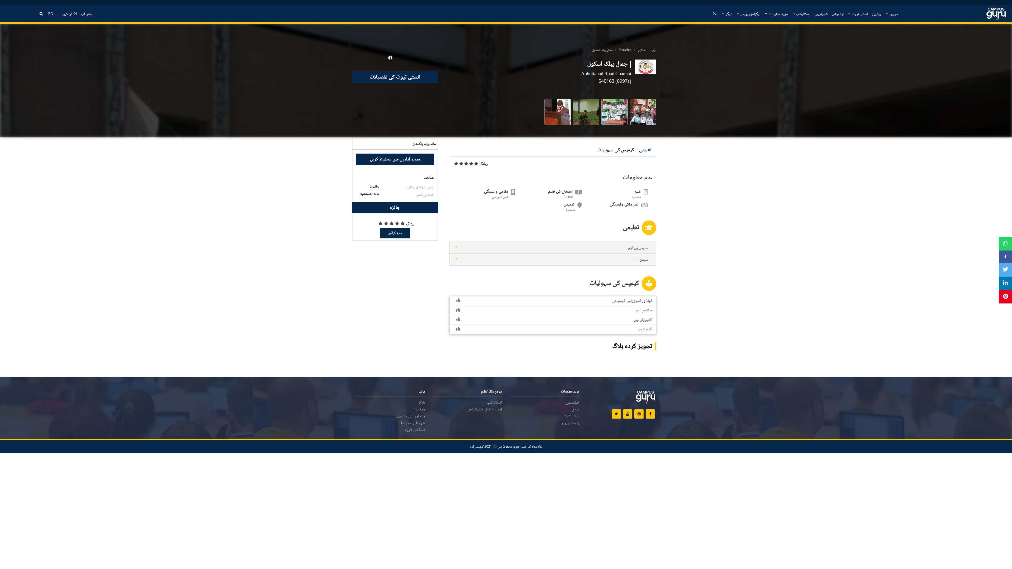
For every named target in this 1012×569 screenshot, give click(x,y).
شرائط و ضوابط (412, 423)
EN (50, 14)
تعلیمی (645, 150)
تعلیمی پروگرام (638, 248)
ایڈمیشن (838, 14)
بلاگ (715, 14)
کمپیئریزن (821, 14)
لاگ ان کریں (69, 14)
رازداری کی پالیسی (410, 416)
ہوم (654, 50)
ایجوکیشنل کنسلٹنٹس (485, 409)
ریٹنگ (484, 163)
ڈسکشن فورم (415, 430)
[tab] (553, 248)
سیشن (644, 260)
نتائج (575, 409)
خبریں (893, 14)
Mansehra (625, 50)
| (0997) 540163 (615, 82)
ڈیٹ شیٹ (571, 416)
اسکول (642, 50)
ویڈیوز (877, 14)
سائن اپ (86, 14)
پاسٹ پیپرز (570, 423)
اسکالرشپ (802, 14)
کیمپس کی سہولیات (615, 150)
